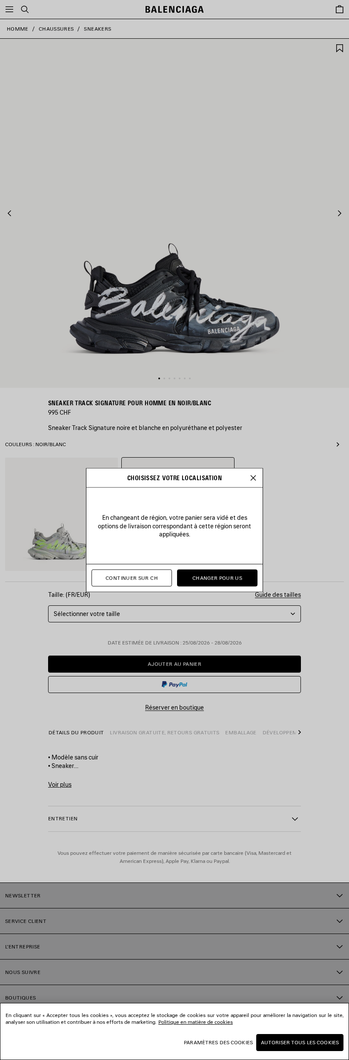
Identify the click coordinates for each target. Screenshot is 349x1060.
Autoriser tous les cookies (300, 1042)
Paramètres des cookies (218, 1042)
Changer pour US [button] (217, 578)
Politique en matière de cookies (195, 1022)
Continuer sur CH (132, 578)
